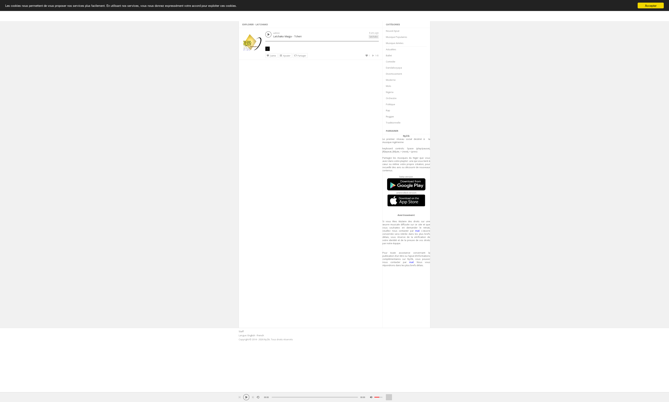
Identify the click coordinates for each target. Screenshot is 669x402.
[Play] (246, 397)
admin (276, 33)
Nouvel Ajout (392, 30)
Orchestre (391, 98)
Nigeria (389, 92)
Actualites (391, 49)
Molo (388, 86)
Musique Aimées (394, 43)
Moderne (391, 79)
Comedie (390, 61)
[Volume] (378, 397)
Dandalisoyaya (394, 67)
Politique (390, 104)
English (251, 335)
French (260, 335)
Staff (241, 331)
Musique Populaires (396, 37)
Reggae (390, 116)
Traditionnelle (393, 122)
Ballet (389, 55)
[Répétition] (258, 397)
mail (417, 230)
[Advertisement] (406, 299)
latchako (374, 36)
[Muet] (371, 397)
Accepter (651, 5)
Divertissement (394, 73)
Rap (388, 110)
